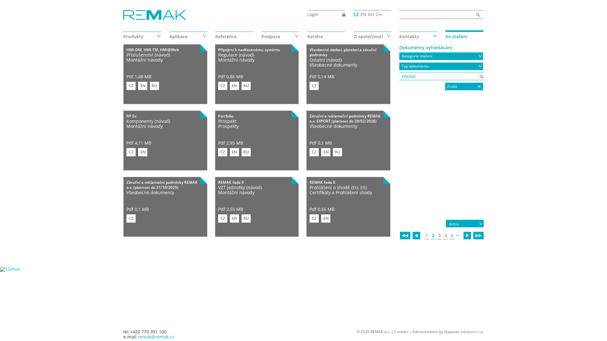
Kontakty (409, 36)
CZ (356, 14)
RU (371, 14)
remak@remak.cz (156, 337)
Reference (226, 36)
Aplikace (178, 36)
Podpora (270, 36)
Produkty (133, 36)
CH (379, 14)
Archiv (454, 224)
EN (363, 14)
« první (405, 235)
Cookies (401, 331)
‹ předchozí (416, 235)
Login (313, 14)
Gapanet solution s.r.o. (464, 331)
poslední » (478, 235)
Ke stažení (456, 36)
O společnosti (368, 36)
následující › (467, 235)
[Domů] (155, 15)
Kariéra (315, 36)
